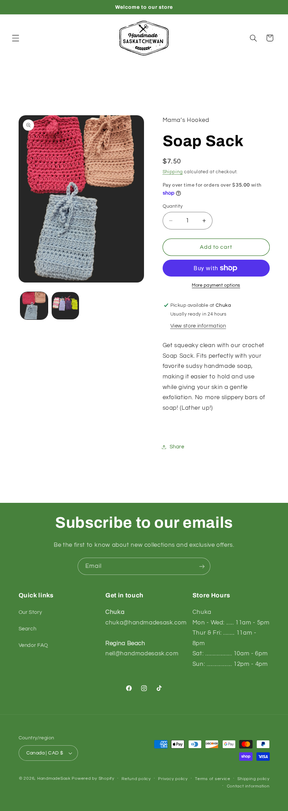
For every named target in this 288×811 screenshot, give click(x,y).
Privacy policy (173, 779)
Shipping (173, 172)
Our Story (30, 612)
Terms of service (212, 779)
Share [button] (177, 446)
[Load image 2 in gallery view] (65, 305)
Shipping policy (253, 779)
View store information (198, 326)
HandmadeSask (54, 778)
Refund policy (136, 779)
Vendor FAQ (33, 645)
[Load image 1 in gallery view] (34, 305)
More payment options (216, 285)
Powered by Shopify (93, 778)
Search (28, 628)
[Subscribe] (202, 566)
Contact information (248, 786)
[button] (15, 38)
